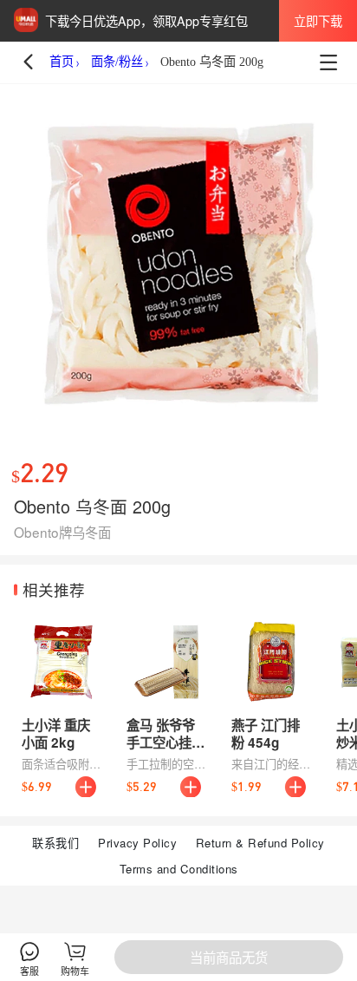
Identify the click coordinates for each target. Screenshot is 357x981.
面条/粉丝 (117, 62)
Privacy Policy (137, 842)
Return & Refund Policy (260, 842)
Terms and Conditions (179, 868)
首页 (61, 62)
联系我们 (55, 842)
